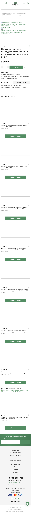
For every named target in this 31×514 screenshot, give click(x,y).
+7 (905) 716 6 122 (15, 480)
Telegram (18, 498)
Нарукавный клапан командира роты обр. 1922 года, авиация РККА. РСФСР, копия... (14, 126)
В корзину (16, 67)
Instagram (15, 498)
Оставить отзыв (21, 82)
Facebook (12, 498)
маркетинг (23, 511)
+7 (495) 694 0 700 (15, 478)
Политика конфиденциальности (15, 509)
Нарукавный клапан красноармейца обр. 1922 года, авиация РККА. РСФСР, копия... (14, 167)
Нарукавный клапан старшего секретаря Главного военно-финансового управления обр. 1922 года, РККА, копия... (15, 332)
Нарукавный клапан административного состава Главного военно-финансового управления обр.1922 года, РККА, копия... (14, 373)
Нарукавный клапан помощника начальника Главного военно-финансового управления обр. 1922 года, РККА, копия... (15, 291)
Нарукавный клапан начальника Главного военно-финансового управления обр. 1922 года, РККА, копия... (15, 249)
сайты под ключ (16, 511)
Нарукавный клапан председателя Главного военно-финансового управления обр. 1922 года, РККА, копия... (15, 208)
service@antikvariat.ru (15, 482)
